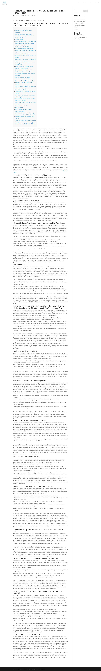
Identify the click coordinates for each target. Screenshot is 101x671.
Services (90, 3)
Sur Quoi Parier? (19, 107)
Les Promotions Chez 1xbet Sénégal (23, 46)
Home (79, 3)
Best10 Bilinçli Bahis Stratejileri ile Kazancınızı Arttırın (79, 25)
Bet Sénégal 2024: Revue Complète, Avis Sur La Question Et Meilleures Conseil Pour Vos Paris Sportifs (25, 73)
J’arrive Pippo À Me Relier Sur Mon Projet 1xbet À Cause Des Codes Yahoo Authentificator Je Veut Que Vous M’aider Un (25, 43)
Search (85, 11)
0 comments (35, 15)
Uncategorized (28, 15)
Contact (96, 3)
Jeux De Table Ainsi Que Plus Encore (23, 34)
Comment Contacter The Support (22, 77)
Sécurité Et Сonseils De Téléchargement (24, 48)
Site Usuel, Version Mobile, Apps (22, 54)
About (84, 3)
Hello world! (76, 39)
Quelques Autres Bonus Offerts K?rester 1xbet (25, 114)
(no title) (76, 29)
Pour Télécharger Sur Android (22, 89)
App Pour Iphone (19, 39)
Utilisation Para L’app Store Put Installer (24, 70)
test (75, 17)
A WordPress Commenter (80, 37)
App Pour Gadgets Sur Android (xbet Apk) (24, 113)
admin (16, 15)
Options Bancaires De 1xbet (21, 106)
